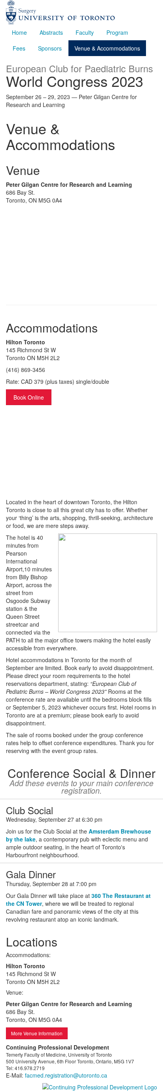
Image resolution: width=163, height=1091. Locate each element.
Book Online (28, 397)
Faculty (85, 32)
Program (117, 32)
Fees (19, 48)
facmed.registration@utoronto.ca (66, 1075)
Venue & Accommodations (107, 48)
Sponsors (50, 48)
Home (19, 32)
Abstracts (51, 32)
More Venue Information (37, 1033)
